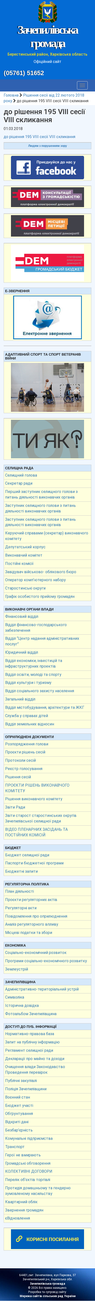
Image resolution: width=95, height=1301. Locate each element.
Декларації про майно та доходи (34, 1058)
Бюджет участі (19, 1105)
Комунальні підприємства (29, 1138)
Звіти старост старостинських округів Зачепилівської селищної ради (40, 818)
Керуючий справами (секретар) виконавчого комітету (46, 536)
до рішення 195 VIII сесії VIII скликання (39, 136)
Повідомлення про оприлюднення (36, 916)
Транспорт (15, 1146)
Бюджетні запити (21, 871)
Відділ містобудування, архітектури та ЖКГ (44, 707)
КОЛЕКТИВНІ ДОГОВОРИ (28, 1171)
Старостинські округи (25, 588)
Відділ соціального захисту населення (39, 691)
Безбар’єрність (19, 1130)
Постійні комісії (19, 563)
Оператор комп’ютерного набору (35, 580)
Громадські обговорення (27, 1163)
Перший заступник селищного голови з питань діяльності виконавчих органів (41, 494)
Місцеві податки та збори (28, 932)
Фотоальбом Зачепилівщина (31, 1013)
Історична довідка (22, 1005)
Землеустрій (16, 969)
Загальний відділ (20, 699)
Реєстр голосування (23, 768)
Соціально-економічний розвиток (35, 952)
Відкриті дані (16, 1122)
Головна (11, 95)
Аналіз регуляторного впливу (31, 924)
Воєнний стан (17, 1097)
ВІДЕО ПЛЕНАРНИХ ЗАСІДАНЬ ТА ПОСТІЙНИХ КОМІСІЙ (36, 832)
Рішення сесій (18, 777)
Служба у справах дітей (26, 715)
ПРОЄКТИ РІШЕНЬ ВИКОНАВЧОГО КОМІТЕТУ (37, 788)
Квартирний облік (21, 1202)
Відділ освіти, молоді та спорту (33, 674)
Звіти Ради (15, 807)
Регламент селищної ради (29, 1050)
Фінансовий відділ (21, 616)
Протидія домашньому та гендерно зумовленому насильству (38, 1191)
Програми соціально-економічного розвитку (46, 961)
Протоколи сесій (20, 760)
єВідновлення (17, 1218)
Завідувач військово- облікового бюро (40, 572)
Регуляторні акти (21, 908)
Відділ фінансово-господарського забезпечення (36, 627)
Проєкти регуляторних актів (31, 899)
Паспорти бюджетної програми (34, 863)
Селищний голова (21, 475)
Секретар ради (18, 483)
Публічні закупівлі (21, 1080)
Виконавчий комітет (23, 555)
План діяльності (19, 891)
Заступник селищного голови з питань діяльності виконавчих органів (40, 508)
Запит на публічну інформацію (32, 1042)
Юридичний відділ (21, 652)
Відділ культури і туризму (28, 682)
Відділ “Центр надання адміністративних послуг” (42, 641)
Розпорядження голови (26, 744)
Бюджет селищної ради (27, 855)
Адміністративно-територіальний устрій (42, 989)
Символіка (14, 997)
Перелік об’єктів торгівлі (27, 1179)
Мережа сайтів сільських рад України (48, 1296)
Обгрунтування (19, 1113)
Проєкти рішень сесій (25, 752)
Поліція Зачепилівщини (26, 1089)
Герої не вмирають (23, 1155)
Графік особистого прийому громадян (40, 596)
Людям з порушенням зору (47, 146)
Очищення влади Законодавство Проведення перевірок (35, 1069)
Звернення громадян (24, 1210)
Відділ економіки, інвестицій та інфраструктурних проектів (33, 663)
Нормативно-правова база (29, 1033)
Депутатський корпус (25, 547)
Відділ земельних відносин (29, 724)
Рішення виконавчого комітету (33, 799)
